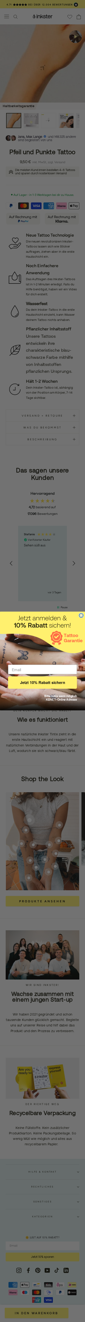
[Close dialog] (81, 615)
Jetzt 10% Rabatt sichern (42, 682)
